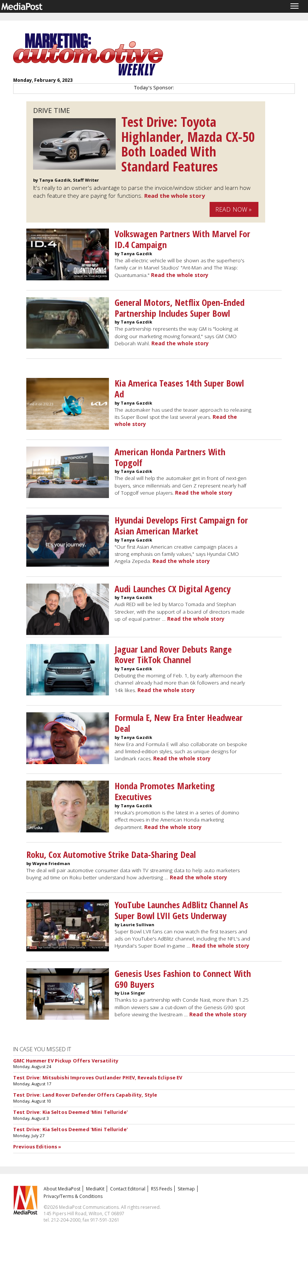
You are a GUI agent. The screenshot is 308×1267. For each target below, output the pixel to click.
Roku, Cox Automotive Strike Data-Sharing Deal (111, 854)
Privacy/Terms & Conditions (73, 1196)
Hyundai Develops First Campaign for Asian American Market (181, 525)
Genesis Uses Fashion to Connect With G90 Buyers (183, 978)
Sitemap (186, 1189)
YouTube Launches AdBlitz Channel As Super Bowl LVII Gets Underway (181, 910)
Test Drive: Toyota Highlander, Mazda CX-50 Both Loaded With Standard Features (188, 144)
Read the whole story (174, 195)
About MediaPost (62, 1189)
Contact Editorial (127, 1189)
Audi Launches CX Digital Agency (173, 588)
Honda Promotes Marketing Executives (165, 791)
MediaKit (95, 1189)
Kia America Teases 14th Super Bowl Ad (179, 388)
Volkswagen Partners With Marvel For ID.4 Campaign (182, 239)
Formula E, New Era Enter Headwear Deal (179, 722)
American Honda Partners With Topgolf (170, 457)
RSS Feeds (161, 1189)
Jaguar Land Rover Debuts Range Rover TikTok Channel (173, 654)
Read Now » (233, 209)
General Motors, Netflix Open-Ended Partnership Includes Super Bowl (180, 307)
